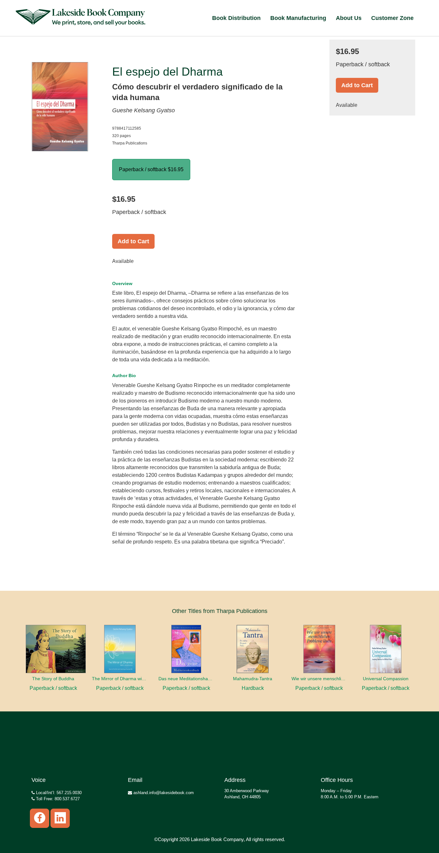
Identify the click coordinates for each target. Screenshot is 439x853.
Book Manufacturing (298, 18)
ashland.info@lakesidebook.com (163, 792)
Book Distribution (236, 18)
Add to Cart (133, 241)
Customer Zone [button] (392, 18)
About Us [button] (349, 18)
